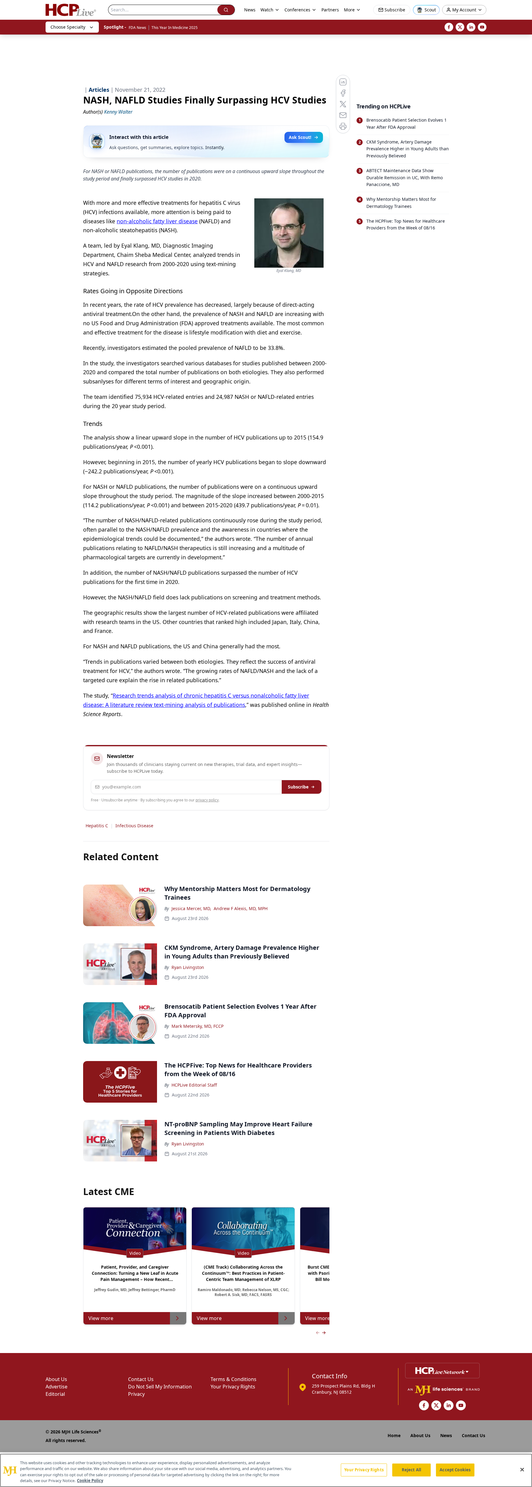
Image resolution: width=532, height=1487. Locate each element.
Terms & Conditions (233, 1379)
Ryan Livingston (187, 967)
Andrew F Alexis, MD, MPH (241, 908)
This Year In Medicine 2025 (174, 27)
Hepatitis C (97, 826)
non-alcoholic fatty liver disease (157, 221)
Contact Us (141, 1379)
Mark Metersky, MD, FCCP (197, 1026)
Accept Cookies (455, 1470)
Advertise (56, 1386)
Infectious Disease (134, 826)
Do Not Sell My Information (160, 1386)
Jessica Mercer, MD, (191, 908)
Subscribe (298, 787)
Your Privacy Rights (233, 1386)
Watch (266, 10)
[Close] (522, 1469)
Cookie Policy (90, 1480)
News (250, 10)
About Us (56, 1379)
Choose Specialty (67, 27)
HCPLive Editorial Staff (194, 1085)
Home (394, 1435)
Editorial (55, 1394)
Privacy (136, 1394)
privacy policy (207, 800)
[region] (266, 1470)
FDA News (137, 27)
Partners (330, 10)
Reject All (411, 1470)
